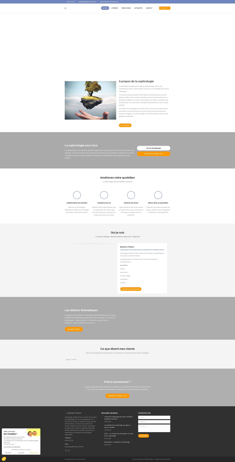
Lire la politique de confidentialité (12, 447)
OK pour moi (34, 452)
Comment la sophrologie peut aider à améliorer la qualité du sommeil (118, 418)
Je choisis (21, 452)
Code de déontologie (138, 459)
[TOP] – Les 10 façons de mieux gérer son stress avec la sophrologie (118, 435)
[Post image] (102, 416)
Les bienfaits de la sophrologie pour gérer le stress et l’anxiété (117, 426)
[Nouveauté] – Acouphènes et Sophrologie (117, 442)
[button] (4, 459)
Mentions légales (148, 459)
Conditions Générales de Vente (162, 459)
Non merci (8, 452)
